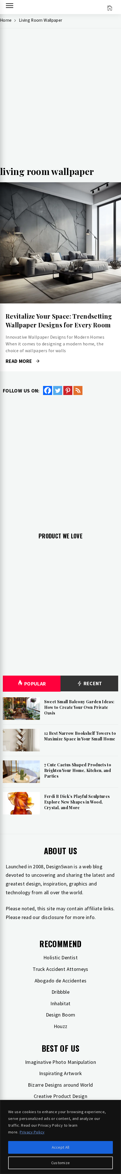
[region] (60, 1137)
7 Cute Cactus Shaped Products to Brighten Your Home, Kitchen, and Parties (77, 770)
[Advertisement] (60, 98)
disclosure (52, 917)
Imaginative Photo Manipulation (60, 1062)
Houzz (61, 1026)
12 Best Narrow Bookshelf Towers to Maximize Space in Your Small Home (80, 736)
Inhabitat (60, 1003)
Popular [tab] (35, 683)
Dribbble (60, 992)
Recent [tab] (92, 683)
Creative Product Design (60, 1096)
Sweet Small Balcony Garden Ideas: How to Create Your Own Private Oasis (79, 707)
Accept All (61, 1147)
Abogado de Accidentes (61, 980)
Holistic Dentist (60, 957)
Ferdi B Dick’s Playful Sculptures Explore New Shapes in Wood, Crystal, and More (77, 802)
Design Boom (60, 1014)
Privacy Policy (32, 1132)
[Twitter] (57, 390)
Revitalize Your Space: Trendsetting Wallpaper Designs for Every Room (59, 320)
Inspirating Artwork (60, 1073)
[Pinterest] (67, 390)
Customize (60, 1162)
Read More (60, 243)
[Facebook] (47, 390)
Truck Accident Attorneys (60, 969)
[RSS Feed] (77, 390)
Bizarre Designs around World (60, 1085)
